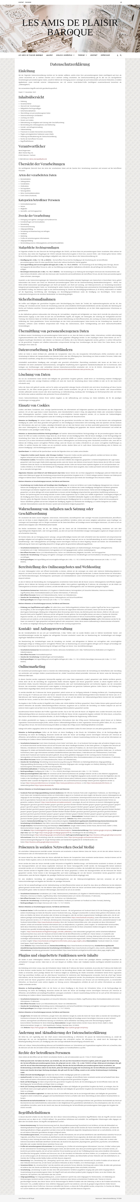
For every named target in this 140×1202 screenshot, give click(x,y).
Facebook (28, 2)
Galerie (49, 55)
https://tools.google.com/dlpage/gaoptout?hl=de (55, 833)
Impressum (105, 55)
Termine (81, 55)
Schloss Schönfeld (64, 55)
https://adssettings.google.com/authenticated (50, 835)
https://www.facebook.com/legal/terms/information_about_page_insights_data (59, 941)
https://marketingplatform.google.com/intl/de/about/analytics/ (51, 830)
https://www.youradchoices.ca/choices (68, 783)
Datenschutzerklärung (109, 1198)
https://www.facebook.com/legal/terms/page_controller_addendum (49, 931)
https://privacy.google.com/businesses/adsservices (85, 837)
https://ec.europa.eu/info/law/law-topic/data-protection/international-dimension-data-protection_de (60, 369)
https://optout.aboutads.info (44, 785)
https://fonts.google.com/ (39, 1027)
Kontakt (21, 2)
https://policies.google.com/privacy (100, 830)
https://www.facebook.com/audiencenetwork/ (56, 802)
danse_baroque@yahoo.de (38, 159)
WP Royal (31, 1198)
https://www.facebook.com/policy (83, 917)
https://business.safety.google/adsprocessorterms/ (106, 835)
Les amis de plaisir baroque (31, 55)
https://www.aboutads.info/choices (98, 783)
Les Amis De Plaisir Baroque (70, 27)
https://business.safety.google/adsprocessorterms (42, 842)
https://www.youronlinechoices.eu (37, 783)
